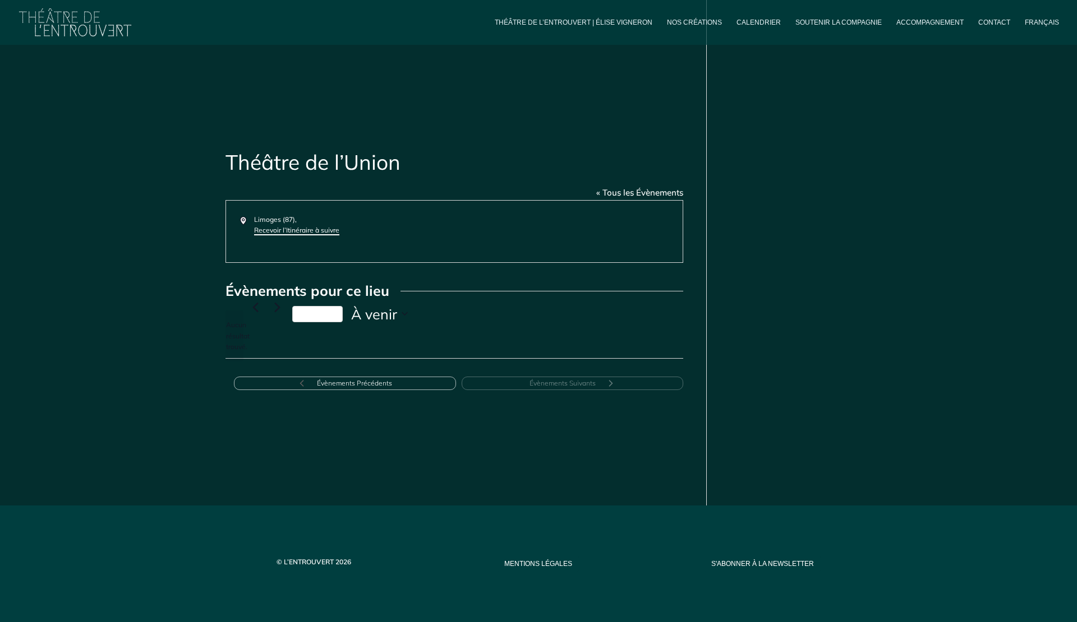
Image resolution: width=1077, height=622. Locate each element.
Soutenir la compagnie (838, 22)
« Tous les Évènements (639, 192)
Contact (994, 22)
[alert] (234, 335)
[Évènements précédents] (255, 307)
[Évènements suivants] (277, 307)
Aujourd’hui (317, 314)
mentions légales (538, 564)
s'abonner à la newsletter (762, 564)
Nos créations (694, 22)
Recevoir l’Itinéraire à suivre (296, 230)
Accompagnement (930, 22)
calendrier (759, 22)
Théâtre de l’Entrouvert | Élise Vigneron (573, 22)
